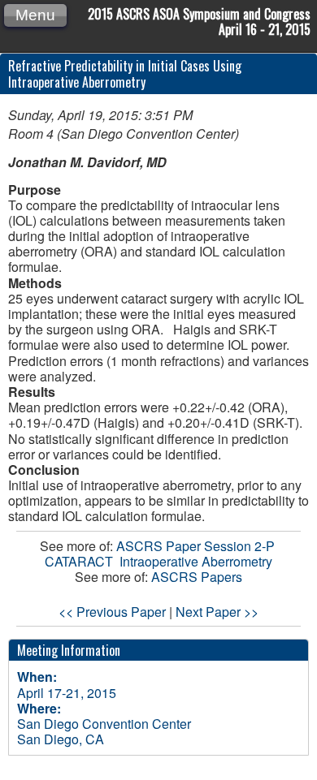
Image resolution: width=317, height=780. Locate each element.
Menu (35, 15)
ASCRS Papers (196, 576)
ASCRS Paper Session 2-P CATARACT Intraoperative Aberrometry (161, 554)
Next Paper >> (217, 611)
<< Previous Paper (112, 611)
